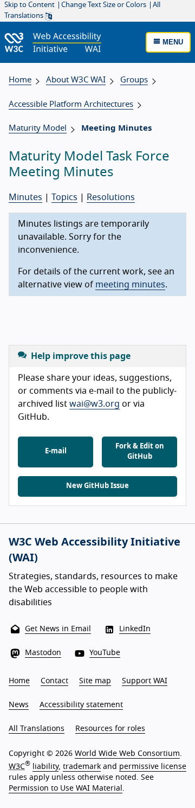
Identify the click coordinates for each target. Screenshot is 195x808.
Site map (95, 681)
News (19, 705)
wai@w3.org (94, 404)
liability (45, 767)
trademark (82, 767)
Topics (64, 197)
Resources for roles (110, 729)
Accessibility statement (81, 705)
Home (20, 80)
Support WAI (144, 681)
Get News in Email (58, 629)
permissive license (152, 767)
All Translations (36, 729)
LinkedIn (135, 629)
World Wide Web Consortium (127, 754)
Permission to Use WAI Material (65, 788)
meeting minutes (130, 284)
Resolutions (111, 197)
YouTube (104, 653)
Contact (54, 681)
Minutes (25, 197)
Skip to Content (29, 5)
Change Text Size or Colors (103, 5)
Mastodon (43, 653)
